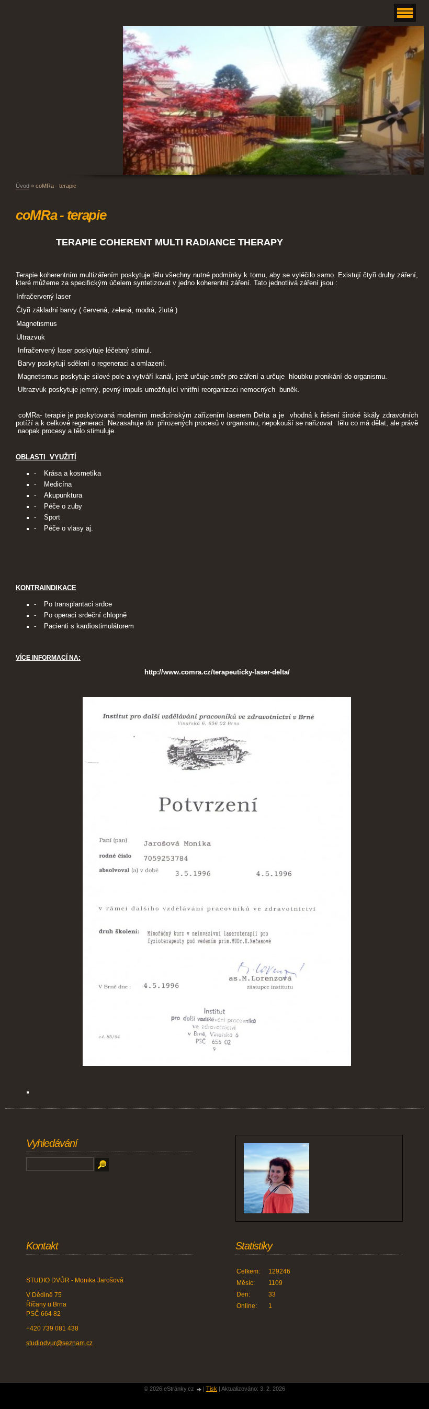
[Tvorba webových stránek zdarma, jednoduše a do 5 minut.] (199, 1389)
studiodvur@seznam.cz (59, 1343)
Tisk (211, 1388)
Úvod (22, 186)
